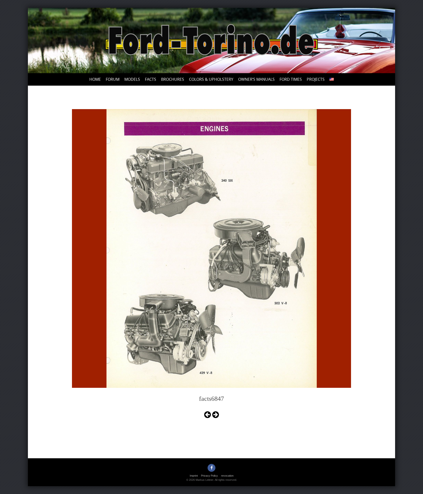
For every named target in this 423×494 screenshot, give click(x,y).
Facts (150, 79)
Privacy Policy (209, 475)
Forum (112, 79)
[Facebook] (211, 468)
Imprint (194, 475)
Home (95, 79)
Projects (316, 79)
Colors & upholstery (211, 79)
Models (132, 79)
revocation (227, 475)
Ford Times (291, 79)
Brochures (172, 79)
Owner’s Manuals (256, 79)
